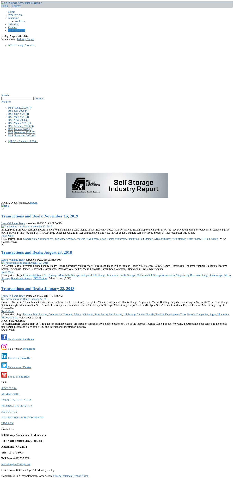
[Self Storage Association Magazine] (21, 2)
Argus (212, 314)
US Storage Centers (134, 314)
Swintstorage (179, 238)
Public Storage (128, 275)
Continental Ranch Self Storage (40, 275)
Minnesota (112, 275)
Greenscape (216, 275)
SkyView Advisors (65, 238)
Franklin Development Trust (170, 314)
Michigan (88, 314)
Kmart (214, 238)
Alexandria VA (45, 238)
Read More (7, 235)
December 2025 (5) (24, 132)
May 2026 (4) (21, 116)
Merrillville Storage (69, 275)
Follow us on (20, 339)
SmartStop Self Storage (140, 238)
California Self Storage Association (156, 275)
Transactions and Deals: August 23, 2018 (36, 252)
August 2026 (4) (23, 107)
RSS (10, 107)
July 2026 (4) (21, 110)
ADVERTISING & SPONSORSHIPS (22, 417)
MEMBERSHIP (10, 394)
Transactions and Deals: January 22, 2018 (37, 288)
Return (34, 202)
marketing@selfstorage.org (15, 464)
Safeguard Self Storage (93, 275)
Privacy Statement (62, 475)
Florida (150, 314)
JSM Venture (40, 278)
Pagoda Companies (197, 314)
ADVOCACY (9, 411)
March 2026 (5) (22, 123)
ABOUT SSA (9, 388)
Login (4, 5)
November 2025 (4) (24, 135)
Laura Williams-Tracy (13, 223)
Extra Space (193, 238)
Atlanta (77, 314)
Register (16, 5)
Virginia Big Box (185, 275)
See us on (18, 376)
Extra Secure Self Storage (108, 314)
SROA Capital (9, 317)
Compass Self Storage (60, 314)
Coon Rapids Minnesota (113, 238)
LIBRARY (7, 423)
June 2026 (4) (21, 113)
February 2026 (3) (24, 126)
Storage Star (29, 238)
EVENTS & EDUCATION (16, 400)
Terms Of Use (80, 475)
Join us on (18, 358)
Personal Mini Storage (35, 314)
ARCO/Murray (162, 238)
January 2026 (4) (23, 129)
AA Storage (202, 275)
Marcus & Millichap (88, 238)
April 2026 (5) (21, 120)
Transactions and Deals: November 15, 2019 (39, 216)
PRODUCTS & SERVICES (17, 405)
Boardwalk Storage (21, 278)
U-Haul (206, 238)
